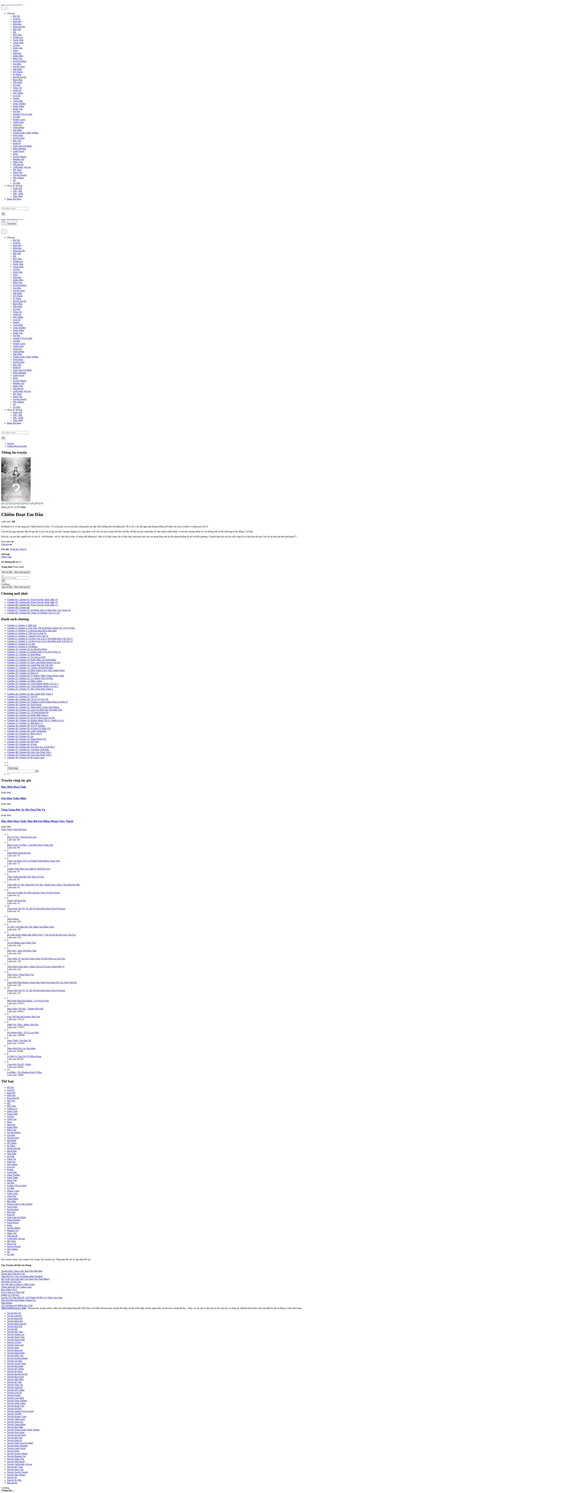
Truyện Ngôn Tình (16, 1337)
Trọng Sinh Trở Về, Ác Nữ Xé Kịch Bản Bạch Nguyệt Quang (36, 908)
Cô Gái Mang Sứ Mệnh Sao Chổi (17, 1305)
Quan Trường (19, 103)
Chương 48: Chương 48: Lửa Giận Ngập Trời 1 (29, 752)
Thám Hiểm (18, 127)
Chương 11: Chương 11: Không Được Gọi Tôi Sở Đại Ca (34, 652)
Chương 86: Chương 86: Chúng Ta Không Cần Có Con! (33, 613)
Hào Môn (17, 130)
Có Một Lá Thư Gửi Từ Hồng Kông (24, 1056)
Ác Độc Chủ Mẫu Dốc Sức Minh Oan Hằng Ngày (30, 927)
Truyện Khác (13, 1451)
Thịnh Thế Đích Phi (16, 900)
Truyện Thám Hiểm (16, 1424)
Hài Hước (17, 69)
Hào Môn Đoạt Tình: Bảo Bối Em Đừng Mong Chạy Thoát (37, 821)
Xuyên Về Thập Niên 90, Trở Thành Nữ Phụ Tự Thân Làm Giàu (31, 1297)
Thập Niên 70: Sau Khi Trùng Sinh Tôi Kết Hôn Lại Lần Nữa (36, 958)
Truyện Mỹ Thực (15, 1467)
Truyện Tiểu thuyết (16, 1461)
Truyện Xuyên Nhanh (17, 1453)
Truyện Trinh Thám (16, 1403)
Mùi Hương (6, 1303)
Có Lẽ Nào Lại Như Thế (12, 1292)
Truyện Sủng (13, 1347)
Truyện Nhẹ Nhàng (16, 1475)
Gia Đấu (17, 64)
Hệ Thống (18, 72)
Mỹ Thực (17, 170)
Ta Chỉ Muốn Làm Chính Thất (21, 942)
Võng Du (17, 125)
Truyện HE (12, 1329)
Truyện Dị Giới (14, 1382)
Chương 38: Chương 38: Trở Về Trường (26, 725)
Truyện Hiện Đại (15, 1321)
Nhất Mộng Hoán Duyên (18, 853)
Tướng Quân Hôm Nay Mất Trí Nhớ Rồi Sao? (28, 869)
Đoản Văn (18, 109)
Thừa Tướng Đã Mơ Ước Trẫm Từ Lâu (25, 877)
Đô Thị (16, 16)
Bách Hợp (18, 79)
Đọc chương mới (22, 572)
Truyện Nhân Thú (15, 1459)
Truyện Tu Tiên (14, 1480)
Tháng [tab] (9, 829)
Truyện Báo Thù (15, 1437)
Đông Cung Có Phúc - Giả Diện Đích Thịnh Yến (30, 845)
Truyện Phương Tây (16, 1456)
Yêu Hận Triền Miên (13, 798)
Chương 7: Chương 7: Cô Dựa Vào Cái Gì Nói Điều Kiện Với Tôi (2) (40, 641)
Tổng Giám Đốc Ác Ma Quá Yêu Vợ (23, 809)
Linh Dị (16, 19)
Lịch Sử (16, 95)
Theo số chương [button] (14, 185)
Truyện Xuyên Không (17, 1358)
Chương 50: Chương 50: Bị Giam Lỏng (25, 757)
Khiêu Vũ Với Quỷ (10, 1295)
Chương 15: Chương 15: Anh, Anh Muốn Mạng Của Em (33, 662)
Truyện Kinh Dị (14, 1440)
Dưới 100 (17, 188)
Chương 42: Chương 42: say (20, 736)
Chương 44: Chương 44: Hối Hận (23, 741)
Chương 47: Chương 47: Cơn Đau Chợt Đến (28, 749)
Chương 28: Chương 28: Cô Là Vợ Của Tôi (27, 699)
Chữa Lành (18, 122)
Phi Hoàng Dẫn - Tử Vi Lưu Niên (23, 1032)
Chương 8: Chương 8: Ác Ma (21, 644)
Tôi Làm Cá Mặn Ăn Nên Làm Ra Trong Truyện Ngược (33, 892)
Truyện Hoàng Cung (16, 1416)
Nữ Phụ (16, 111)
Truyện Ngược (20, 175)
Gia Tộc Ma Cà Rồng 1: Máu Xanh (17, 1284)
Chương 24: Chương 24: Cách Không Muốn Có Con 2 (32, 686)
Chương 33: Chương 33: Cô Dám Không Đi (28, 712)
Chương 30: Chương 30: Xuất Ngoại (24, 704)
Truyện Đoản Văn (15, 1406)
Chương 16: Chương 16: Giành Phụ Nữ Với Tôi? (30, 665)
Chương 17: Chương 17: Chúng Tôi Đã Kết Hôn (30, 667)
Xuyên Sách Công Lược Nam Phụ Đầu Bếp (21, 1271)
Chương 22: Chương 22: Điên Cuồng (24, 681)
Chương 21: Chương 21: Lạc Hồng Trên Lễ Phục (30, 678)
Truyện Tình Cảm (15, 1345)
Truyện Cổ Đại (14, 1342)
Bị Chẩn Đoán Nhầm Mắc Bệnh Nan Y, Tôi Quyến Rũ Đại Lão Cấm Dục (41, 935)
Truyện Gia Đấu (14, 1361)
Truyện (10, 443)
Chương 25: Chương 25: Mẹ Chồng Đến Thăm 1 (30, 689)
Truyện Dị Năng (14, 1371)
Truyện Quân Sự (15, 1387)
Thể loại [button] (11, 13)
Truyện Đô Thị (14, 1313)
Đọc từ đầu (7, 572)
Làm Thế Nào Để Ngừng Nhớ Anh (23, 1016)
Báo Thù (17, 140)
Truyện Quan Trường (17, 1400)
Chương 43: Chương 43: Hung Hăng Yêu (26, 739)
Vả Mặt (16, 117)
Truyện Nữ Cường (15, 1390)
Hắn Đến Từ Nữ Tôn (11, 1281)
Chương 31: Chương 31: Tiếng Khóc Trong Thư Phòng (33, 707)
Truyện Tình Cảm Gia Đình (20, 1443)
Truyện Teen (19, 66)
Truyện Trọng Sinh (16, 1339)
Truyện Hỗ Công (15, 1331)
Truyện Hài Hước (15, 1366)
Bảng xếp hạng (14, 199)
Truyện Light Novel (16, 1448)
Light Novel (18, 151)
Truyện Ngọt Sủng (15, 1432)
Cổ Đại (16, 45)
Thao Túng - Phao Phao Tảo (20, 974)
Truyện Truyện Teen (16, 1363)
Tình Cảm (17, 48)
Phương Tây (19, 159)
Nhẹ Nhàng (18, 178)
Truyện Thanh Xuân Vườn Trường (23, 1430)
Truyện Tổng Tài (15, 1384)
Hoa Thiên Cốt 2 (9, 1289)
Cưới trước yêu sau (22, 167)
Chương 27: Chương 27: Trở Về (22, 696)
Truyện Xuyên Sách (16, 1435)
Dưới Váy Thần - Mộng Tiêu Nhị (22, 1024)
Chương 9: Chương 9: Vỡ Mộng (22, 646)
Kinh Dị (17, 143)
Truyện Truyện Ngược (17, 1472)
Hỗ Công (17, 34)
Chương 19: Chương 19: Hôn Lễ (22, 673)
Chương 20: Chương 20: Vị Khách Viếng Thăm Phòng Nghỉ (35, 675)
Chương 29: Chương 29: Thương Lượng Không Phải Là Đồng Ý (37, 702)
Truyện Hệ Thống (15, 1369)
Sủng (15, 50)
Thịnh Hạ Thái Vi (18, 549)
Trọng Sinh (18, 42)
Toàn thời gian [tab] (19, 829)
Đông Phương (19, 148)
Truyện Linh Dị (14, 1316)
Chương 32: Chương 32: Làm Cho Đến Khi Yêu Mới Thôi (34, 710)
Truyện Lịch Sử (14, 1392)
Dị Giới (16, 85)
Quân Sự (17, 90)
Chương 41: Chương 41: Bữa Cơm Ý (24, 733)
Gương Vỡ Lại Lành (22, 114)
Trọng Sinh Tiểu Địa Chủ (13, 1273)
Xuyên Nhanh (19, 156)
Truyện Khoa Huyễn (16, 1324)
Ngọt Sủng (18, 135)
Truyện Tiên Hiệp (15, 1379)
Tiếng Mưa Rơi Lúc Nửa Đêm (21, 1048)
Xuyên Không (19, 61)
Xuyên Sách (18, 138)
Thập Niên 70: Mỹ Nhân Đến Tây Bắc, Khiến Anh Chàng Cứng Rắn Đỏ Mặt (43, 884)
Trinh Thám (18, 106)
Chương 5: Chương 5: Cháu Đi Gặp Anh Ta (27, 636)
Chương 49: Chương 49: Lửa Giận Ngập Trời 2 (29, 755)
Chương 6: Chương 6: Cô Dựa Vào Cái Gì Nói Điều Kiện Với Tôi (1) (40, 638)
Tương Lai (18, 37)
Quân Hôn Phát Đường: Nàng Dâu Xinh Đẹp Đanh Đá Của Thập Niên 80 (42, 982)
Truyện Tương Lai (15, 1334)
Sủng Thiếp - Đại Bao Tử (19, 1040)
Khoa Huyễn (19, 26)
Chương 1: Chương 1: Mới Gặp (22, 625)
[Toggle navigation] (4, 7)
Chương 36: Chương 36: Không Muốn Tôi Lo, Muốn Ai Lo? (35, 720)
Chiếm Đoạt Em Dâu (17, 446)
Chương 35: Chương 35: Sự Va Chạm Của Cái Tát (30, 718)
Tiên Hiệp (17, 82)
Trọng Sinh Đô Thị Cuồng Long (16, 1287)
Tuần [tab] (3, 829)
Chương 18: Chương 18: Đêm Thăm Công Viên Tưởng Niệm (36, 670)
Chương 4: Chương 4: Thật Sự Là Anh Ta (26, 633)
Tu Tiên (16, 183)
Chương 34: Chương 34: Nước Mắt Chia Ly (27, 715)
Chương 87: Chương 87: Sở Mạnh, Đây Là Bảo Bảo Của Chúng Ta (38, 610)
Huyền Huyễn (19, 77)
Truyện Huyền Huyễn (17, 1374)
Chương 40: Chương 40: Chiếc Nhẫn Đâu (26, 731)
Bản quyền (12, 1483)
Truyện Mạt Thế (14, 1326)
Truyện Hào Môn (15, 1427)
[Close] (4, 231)
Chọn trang (13, 768)
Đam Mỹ (17, 21)
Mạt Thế (17, 29)
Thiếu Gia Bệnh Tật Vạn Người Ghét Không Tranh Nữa (33, 861)
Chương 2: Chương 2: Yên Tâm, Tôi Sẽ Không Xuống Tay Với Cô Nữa (41, 628)
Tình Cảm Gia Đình (22, 146)
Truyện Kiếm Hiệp (16, 1353)
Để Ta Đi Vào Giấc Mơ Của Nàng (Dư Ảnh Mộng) (25, 1279)
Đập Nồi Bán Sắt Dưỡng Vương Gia (18, 1300)
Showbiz (17, 53)
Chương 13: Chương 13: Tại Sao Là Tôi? (26, 657)
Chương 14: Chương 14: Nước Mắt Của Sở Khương (31, 660)
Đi (37, 771)
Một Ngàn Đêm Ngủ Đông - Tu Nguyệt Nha (28, 1001)
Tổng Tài (17, 87)
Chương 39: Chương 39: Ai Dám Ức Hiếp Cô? (29, 728)
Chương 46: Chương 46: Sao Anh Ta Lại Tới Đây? (31, 747)
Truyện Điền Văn (15, 1355)
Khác (15, 154)
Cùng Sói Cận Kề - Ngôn (19, 1064)
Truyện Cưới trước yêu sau (19, 1464)
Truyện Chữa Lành (16, 1419)
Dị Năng (17, 74)
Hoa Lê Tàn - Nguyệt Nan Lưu (21, 837)
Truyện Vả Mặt (14, 1414)
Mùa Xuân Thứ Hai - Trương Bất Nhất (25, 1008)
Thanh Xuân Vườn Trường (25, 132)
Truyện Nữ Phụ (14, 1408)
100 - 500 (17, 191)
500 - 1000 (18, 193)
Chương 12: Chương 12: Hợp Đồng (24, 654)
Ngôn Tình (18, 40)
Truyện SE (12, 1477)
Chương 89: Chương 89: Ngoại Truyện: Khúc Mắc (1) (32, 605)
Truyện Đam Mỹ (15, 1318)
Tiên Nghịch (13, 919)
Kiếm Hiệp (18, 56)
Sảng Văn (17, 172)
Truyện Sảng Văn (15, 1469)
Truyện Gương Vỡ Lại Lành (20, 1411)
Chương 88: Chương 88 (18, 607)
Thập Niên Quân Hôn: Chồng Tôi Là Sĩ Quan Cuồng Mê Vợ (35, 966)
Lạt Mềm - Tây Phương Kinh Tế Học (24, 1072)
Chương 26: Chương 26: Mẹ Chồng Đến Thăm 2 (30, 694)
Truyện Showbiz (15, 1350)
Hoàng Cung (19, 119)
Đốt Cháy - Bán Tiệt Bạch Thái (21, 950)
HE (14, 32)
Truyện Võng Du (15, 1422)
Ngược (16, 98)
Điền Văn (17, 58)
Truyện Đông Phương (17, 1445)
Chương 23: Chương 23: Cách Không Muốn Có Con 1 (32, 683)
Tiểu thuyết (18, 164)
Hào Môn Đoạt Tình (13, 786)
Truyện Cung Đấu (15, 1398)
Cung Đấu (18, 101)
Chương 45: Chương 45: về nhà (22, 744)
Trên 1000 (18, 196)
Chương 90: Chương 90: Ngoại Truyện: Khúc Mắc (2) (32, 602)
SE (14, 180)
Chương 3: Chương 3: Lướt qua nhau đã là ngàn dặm (32, 630)
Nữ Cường (18, 93)
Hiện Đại (17, 24)
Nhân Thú (18, 162)
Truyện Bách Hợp (15, 1377)
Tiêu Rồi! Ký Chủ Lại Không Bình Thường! (22, 1276)
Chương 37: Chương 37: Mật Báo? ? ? (25, 723)
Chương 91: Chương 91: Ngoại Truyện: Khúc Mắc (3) (32, 599)
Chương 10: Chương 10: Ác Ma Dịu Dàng (27, 649)
